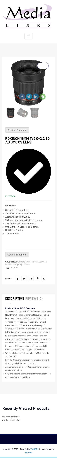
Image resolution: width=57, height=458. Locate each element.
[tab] (15, 299)
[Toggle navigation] (28, 36)
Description (14, 298)
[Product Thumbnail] (43, 66)
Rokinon (14, 267)
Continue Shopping (17, 130)
